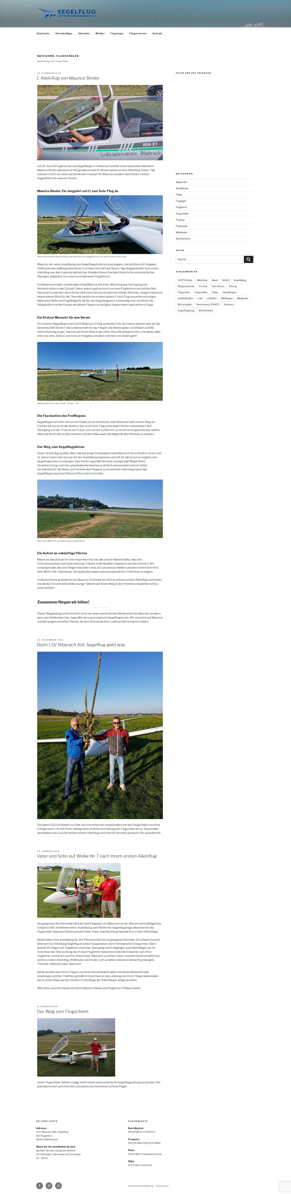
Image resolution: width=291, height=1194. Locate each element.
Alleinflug (202, 280)
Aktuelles (84, 33)
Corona (203, 286)
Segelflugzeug (186, 310)
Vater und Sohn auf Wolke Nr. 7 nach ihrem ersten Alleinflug (97, 856)
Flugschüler (182, 213)
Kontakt (157, 33)
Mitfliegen (227, 298)
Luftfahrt (211, 298)
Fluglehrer (181, 207)
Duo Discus (218, 286)
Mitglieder (181, 232)
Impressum (162, 1185)
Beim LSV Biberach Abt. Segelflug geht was (81, 644)
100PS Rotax (185, 280)
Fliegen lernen (138, 33)
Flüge (179, 194)
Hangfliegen (229, 292)
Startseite (43, 33)
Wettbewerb (183, 238)
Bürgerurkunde (186, 286)
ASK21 (226, 280)
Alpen (215, 280)
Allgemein (181, 182)
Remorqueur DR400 (207, 304)
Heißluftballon (185, 298)
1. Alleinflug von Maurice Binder (68, 78)
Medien (100, 33)
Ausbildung (182, 188)
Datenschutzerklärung (140, 1185)
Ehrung (233, 286)
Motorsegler (185, 304)
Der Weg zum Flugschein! (62, 1011)
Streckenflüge (63, 33)
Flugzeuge (116, 33)
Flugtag (180, 219)
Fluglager (181, 201)
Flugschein (184, 292)
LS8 (200, 298)
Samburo (229, 304)
